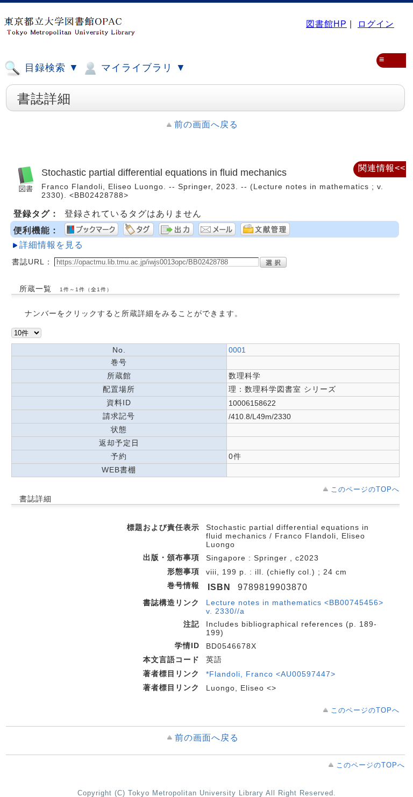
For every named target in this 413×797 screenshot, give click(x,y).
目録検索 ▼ (50, 67)
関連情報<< (381, 168)
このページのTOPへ (365, 489)
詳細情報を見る (51, 244)
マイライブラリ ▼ (142, 67)
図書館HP (326, 23)
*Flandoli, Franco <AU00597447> (271, 674)
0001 (237, 350)
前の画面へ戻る (206, 124)
